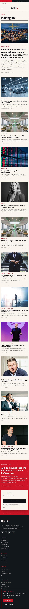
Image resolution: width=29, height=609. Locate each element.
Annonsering (4, 562)
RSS (2, 575)
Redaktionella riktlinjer (6, 582)
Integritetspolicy (5, 586)
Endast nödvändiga (9, 604)
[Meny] (2, 8)
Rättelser (3, 584)
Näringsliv (3, 540)
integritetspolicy (6, 506)
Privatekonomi (4, 544)
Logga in (3, 3)
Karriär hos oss (4, 557)
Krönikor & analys (5, 548)
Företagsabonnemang (6, 573)
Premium (3, 571)
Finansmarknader (5, 546)
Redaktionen (4, 555)
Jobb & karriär (4, 542)
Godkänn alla (8, 600)
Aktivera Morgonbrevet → (14, 501)
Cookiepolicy (4, 588)
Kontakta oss (4, 560)
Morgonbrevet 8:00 (5, 569)
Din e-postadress (8, 492)
